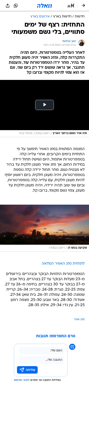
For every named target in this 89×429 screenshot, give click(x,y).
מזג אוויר (79, 319)
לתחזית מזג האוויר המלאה (63, 264)
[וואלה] (44, 6)
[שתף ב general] (7, 5)
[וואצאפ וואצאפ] (16, 6)
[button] (71, 5)
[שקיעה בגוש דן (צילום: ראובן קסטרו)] (44, 228)
